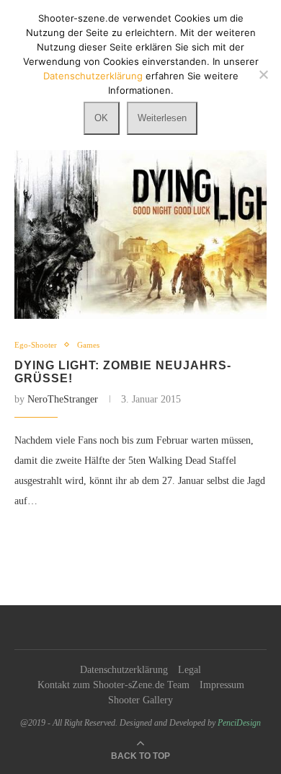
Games (88, 344)
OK (101, 118)
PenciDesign (239, 723)
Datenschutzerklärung (124, 669)
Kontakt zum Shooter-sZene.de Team (113, 685)
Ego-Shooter (35, 344)
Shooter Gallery (140, 700)
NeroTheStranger (62, 399)
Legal (189, 669)
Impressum (222, 685)
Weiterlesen (162, 118)
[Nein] (263, 74)
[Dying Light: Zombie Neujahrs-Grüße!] (140, 234)
